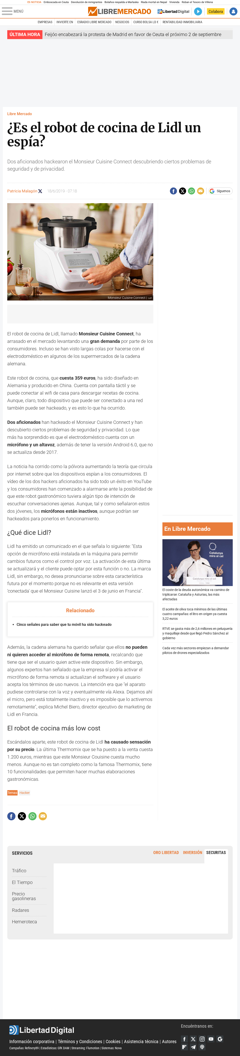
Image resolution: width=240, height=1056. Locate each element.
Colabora (216, 11)
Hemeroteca (24, 921)
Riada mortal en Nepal (154, 2)
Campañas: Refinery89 (24, 1048)
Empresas (45, 22)
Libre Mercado (19, 114)
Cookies (113, 1041)
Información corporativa (31, 1041)
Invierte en (64, 22)
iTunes (202, 1046)
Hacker (24, 793)
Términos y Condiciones (80, 1041)
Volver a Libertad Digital (173, 11)
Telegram (193, 1046)
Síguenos (223, 191)
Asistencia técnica (141, 1041)
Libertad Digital (95, 1030)
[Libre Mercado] (119, 11)
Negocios (122, 22)
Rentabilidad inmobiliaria (182, 22)
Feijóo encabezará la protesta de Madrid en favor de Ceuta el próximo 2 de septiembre (133, 34)
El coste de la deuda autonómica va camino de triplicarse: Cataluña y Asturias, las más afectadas (195, 594)
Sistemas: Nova (111, 1048)
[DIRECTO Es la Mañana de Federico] (198, 11)
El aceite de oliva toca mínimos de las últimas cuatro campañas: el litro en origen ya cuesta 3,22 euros (194, 614)
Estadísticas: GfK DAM (55, 1048)
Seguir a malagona (40, 191)
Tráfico (19, 870)
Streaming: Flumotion (85, 1048)
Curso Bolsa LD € (145, 22)
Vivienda (174, 2)
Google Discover (219, 1038)
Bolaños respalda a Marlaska (122, 2)
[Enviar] (191, 190)
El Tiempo (22, 882)
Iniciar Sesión (233, 11)
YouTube (210, 1038)
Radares (20, 910)
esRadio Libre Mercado (94, 22)
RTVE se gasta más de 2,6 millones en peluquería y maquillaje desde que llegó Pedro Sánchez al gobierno (197, 633)
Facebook (184, 1038)
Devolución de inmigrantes (86, 2)
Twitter (193, 1038)
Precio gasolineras (24, 896)
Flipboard (184, 1046)
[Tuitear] (182, 190)
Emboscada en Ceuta (56, 2)
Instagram (202, 1038)
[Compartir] (173, 190)
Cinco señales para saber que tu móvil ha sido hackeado (64, 624)
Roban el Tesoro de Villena (197, 2)
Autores (169, 1041)
